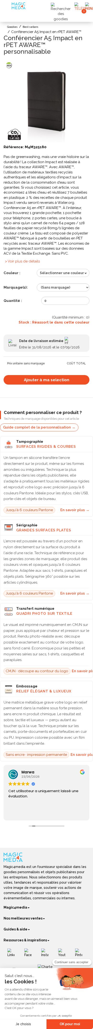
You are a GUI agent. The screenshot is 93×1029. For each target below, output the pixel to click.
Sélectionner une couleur (62, 273)
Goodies (12, 27)
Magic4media (15, 907)
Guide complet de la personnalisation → (39, 427)
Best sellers (30, 27)
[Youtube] (64, 954)
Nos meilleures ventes (23, 918)
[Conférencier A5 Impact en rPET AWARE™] (46, 101)
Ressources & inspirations (25, 940)
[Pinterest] (80, 954)
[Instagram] (47, 954)
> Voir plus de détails (22, 261)
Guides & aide (15, 929)
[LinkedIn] (13, 954)
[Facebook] (30, 954)
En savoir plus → (74, 510)
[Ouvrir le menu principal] (8, 7)
